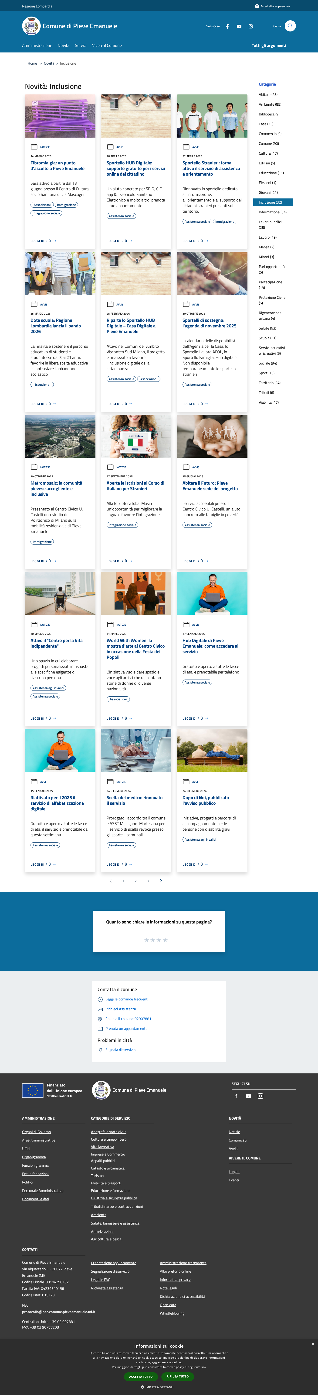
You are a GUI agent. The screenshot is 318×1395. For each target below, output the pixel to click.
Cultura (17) (268, 153)
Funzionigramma (35, 1165)
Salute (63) (267, 328)
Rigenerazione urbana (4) (270, 315)
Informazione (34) (273, 212)
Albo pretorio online (175, 1271)
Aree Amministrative (38, 1140)
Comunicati (238, 1140)
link (203, 1367)
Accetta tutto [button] (141, 1377)
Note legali (168, 1288)
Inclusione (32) (270, 202)
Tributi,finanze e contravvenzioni (117, 1206)
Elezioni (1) (267, 182)
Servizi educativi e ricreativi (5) (272, 350)
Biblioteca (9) (269, 114)
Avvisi (120, 147)
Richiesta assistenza (107, 1288)
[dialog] (159, 1367)
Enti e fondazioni (35, 1173)
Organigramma (34, 1157)
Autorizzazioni (102, 1231)
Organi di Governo (36, 1132)
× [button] (313, 1344)
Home (32, 63)
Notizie (45, 147)
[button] (158, 1387)
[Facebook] (225, 26)
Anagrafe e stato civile (108, 1132)
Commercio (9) (270, 133)
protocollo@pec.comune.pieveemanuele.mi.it (58, 1312)
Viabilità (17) (269, 402)
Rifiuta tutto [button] (178, 1376)
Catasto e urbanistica (108, 1168)
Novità (49, 63)
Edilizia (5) (267, 163)
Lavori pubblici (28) (270, 224)
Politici (27, 1182)
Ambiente (98, 1215)
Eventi (234, 1180)
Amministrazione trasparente (183, 1263)
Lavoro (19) (268, 237)
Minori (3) (266, 257)
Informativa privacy (175, 1279)
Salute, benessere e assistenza (115, 1223)
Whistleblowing (172, 1313)
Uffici (26, 1148)
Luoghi (234, 1171)
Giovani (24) (268, 192)
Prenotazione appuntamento (113, 1263)
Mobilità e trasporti (106, 1183)
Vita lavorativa (102, 1146)
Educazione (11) (271, 173)
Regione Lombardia (37, 6)
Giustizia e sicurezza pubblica (114, 1198)
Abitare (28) (268, 94)
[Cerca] (290, 25)
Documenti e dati (35, 1199)
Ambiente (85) (270, 104)
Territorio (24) (270, 382)
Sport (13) (266, 373)
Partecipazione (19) (270, 284)
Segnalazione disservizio (110, 1271)
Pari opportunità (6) (272, 269)
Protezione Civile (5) (272, 300)
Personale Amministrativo (42, 1190)
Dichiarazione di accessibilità (182, 1296)
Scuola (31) (267, 338)
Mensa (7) (266, 247)
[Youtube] (237, 26)
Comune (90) (269, 143)
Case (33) (266, 124)
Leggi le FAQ (101, 1279)
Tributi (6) (266, 392)
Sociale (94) (268, 363)
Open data (168, 1305)
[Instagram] (249, 26)
